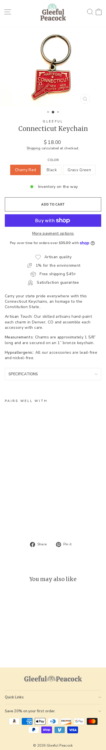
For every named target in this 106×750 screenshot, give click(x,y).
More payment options (53, 233)
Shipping (34, 148)
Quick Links (14, 697)
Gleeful (53, 121)
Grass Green (79, 170)
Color (53, 160)
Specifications (23, 374)
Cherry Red (25, 170)
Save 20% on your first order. (30, 711)
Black (52, 170)
